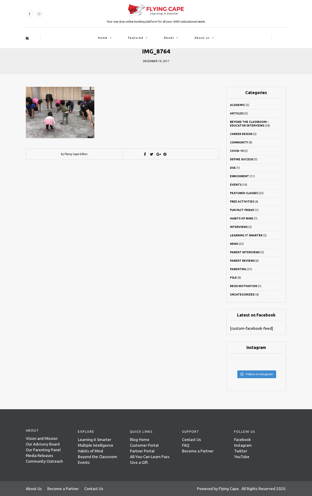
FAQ (185, 445)
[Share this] (145, 154)
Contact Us (191, 439)
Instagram (243, 445)
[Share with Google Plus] (158, 154)
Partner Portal (142, 451)
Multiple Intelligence (95, 445)
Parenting (238, 269)
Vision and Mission (42, 438)
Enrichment (239, 176)
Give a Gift (139, 462)
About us (202, 37)
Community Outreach (44, 461)
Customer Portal (144, 445)
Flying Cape (229, 488)
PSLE (233, 277)
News (234, 243)
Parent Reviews (242, 260)
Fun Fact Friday (242, 209)
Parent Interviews (245, 252)
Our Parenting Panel (43, 450)
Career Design (241, 133)
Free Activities (242, 201)
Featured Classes (244, 193)
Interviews (239, 226)
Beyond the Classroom (97, 456)
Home (103, 37)
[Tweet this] (151, 154)
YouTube (241, 456)
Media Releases (39, 455)
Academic (237, 104)
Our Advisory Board (43, 444)
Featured (135, 37)
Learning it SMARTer (246, 235)
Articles (237, 113)
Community (239, 142)
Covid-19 (236, 150)
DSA (233, 167)
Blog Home (139, 439)
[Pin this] (165, 154)
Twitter (240, 451)
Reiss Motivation (243, 286)
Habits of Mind (241, 218)
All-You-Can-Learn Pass (149, 456)
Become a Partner (198, 451)
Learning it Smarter (94, 439)
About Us (34, 488)
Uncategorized (242, 294)
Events (235, 184)
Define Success (241, 159)
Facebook (242, 439)
